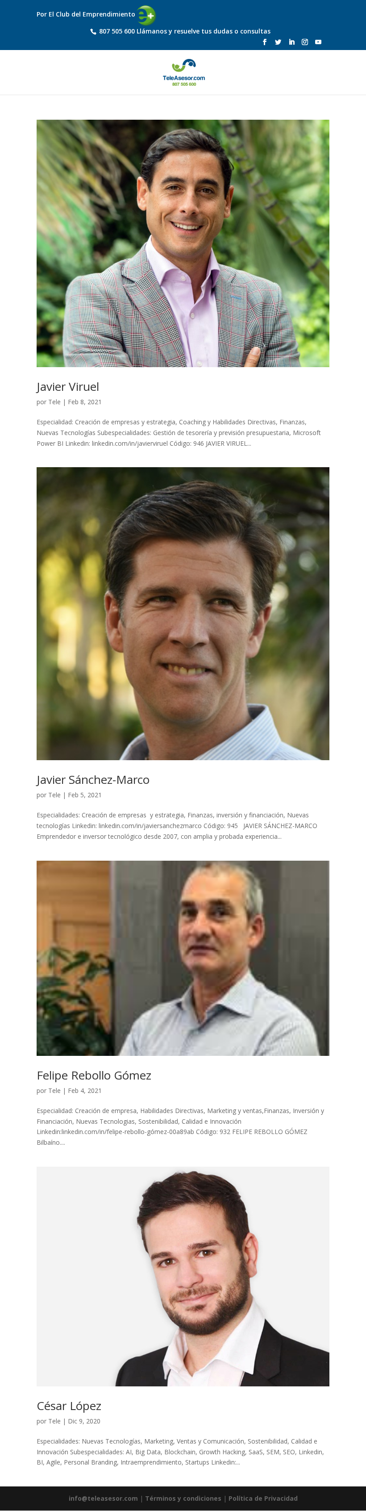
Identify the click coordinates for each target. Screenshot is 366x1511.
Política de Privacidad (263, 1498)
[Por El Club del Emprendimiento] (97, 6)
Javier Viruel (68, 386)
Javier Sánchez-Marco (93, 779)
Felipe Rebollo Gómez (94, 1075)
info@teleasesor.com (103, 1498)
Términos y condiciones (183, 1498)
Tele (54, 402)
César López (69, 1406)
